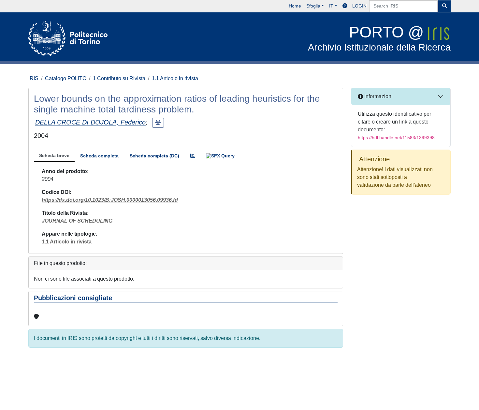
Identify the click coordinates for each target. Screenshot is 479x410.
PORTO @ (379, 37)
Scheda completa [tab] (99, 155)
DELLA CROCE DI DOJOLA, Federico (90, 122)
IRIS (33, 78)
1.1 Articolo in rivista (175, 78)
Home (295, 5)
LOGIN (359, 5)
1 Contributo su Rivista (119, 78)
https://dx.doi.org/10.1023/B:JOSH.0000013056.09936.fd (110, 200)
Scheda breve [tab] (54, 155)
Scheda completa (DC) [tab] (154, 155)
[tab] (192, 156)
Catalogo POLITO (65, 78)
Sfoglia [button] (313, 5)
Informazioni (378, 96)
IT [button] (331, 5)
